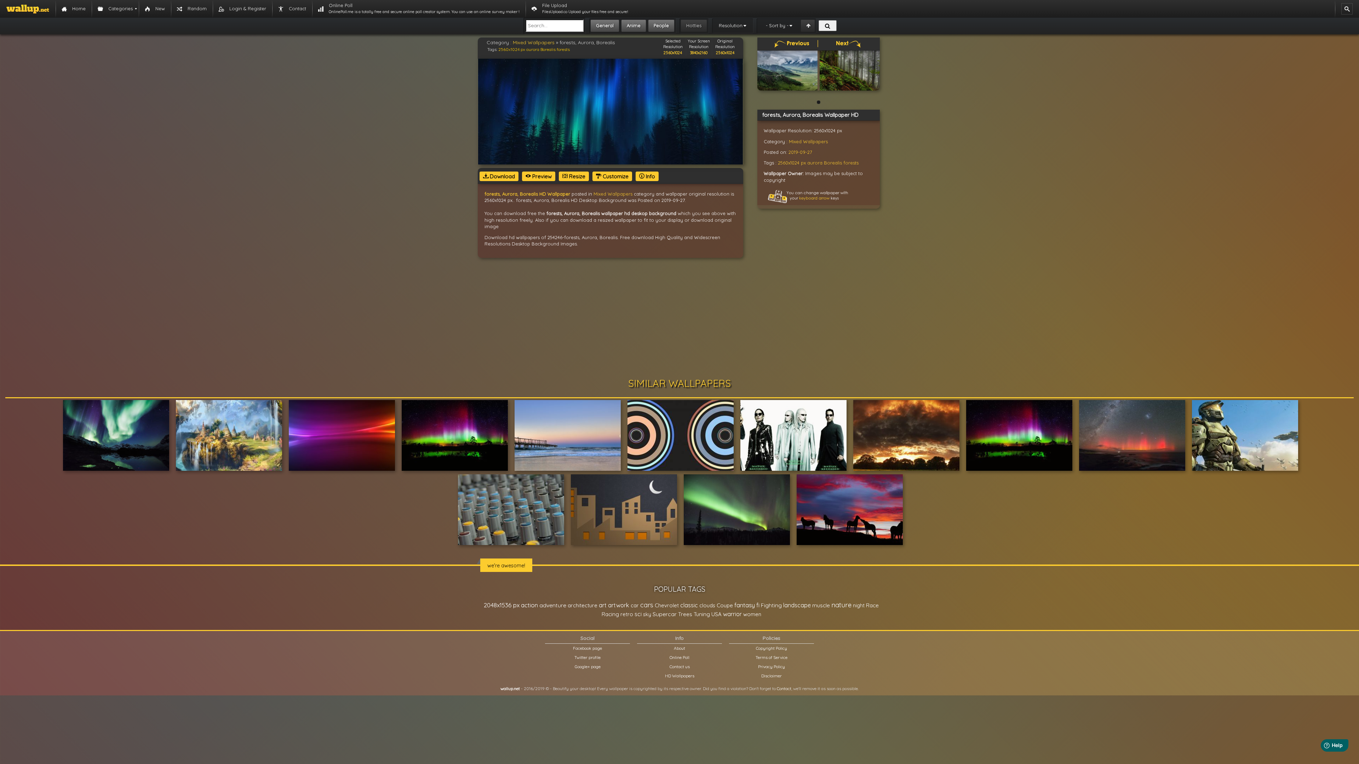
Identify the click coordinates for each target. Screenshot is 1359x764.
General (605, 25)
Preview (541, 176)
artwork (618, 605)
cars (646, 605)
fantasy (744, 605)
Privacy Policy (771, 666)
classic (689, 605)
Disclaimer (771, 675)
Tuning (702, 614)
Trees (685, 614)
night (859, 605)
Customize (615, 176)
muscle (821, 605)
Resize (576, 176)
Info (649, 176)
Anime (634, 25)
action (529, 605)
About (679, 648)
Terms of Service (771, 657)
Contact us (680, 666)
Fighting (771, 605)
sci (638, 614)
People (661, 25)
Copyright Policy (771, 648)
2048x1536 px (502, 605)
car (635, 605)
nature (841, 605)
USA (716, 614)
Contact (784, 688)
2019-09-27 (800, 152)
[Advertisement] (679, 317)
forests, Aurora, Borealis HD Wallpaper (527, 194)
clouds (707, 605)
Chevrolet (667, 605)
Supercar (665, 614)
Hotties (693, 25)
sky (647, 614)
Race (872, 605)
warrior (732, 614)
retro (626, 614)
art (603, 605)
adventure (552, 605)
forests (563, 49)
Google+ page (588, 666)
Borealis (548, 49)
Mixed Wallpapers (534, 42)
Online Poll (679, 657)
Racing (610, 614)
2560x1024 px (511, 49)
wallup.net (510, 688)
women (752, 614)
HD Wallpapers (679, 675)
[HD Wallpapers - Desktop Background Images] (28, 9)
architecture (582, 605)
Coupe (725, 605)
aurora (532, 49)
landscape (797, 605)
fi (757, 605)
